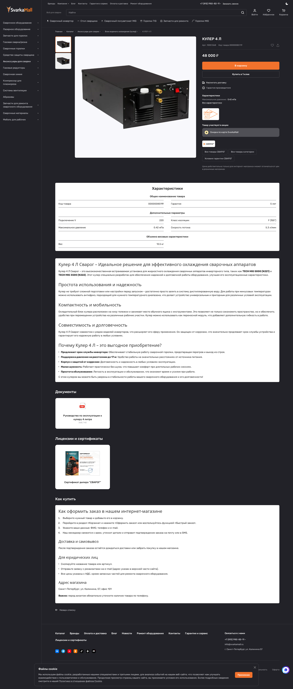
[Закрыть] (254, 667)
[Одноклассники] (75, 651)
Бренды (74, 633)
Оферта (275, 669)
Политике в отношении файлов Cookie (80, 681)
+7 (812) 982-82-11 (210, 3)
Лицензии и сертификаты (70, 640)
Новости (127, 633)
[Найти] (243, 12)
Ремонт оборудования (150, 633)
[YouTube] (69, 651)
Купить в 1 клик (241, 74)
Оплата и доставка (95, 633)
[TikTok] (81, 651)
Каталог (60, 633)
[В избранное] (272, 45)
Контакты (174, 633)
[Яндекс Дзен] (88, 651)
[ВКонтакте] (57, 651)
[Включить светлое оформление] (287, 3)
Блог (114, 633)
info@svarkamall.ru (234, 644)
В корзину (241, 65)
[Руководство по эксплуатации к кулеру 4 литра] (82, 413)
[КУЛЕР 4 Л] (135, 97)
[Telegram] (63, 651)
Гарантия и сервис (196, 633)
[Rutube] (94, 651)
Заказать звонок (231, 4)
